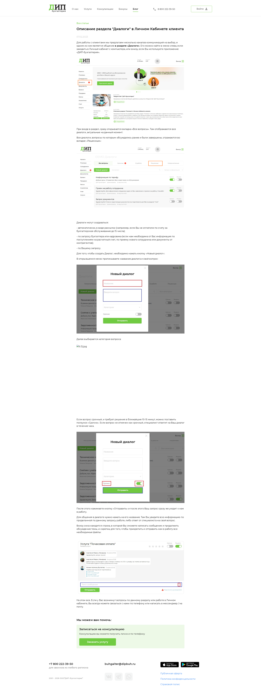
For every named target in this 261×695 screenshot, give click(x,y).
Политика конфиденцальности (177, 679)
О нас (75, 9)
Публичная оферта (171, 673)
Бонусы (123, 9)
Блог (135, 9)
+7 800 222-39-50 (61, 664)
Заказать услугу (97, 641)
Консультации (105, 9)
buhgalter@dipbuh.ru (120, 664)
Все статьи (83, 23)
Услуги (88, 9)
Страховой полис (170, 684)
